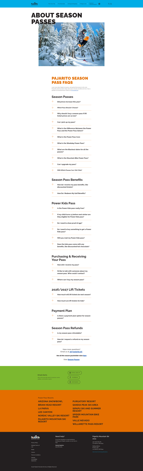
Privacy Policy (34, 442)
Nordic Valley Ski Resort (53, 415)
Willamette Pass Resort (88, 424)
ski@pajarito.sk (74, 90)
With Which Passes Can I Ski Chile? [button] (69, 170)
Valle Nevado (81, 420)
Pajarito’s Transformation (93, 4)
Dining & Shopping (72, 3)
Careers (33, 452)
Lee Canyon (45, 412)
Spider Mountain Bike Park (86, 415)
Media (32, 449)
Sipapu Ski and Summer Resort (87, 409)
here (84, 355)
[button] (71, 101)
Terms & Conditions (35, 455)
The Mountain (61, 3)
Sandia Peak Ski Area (85, 405)
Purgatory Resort (84, 401)
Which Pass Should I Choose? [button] (67, 107)
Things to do (83, 3)
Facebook (75, 377)
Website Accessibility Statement (34, 459)
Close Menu (141, 10)
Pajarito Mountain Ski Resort (52, 420)
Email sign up (76, 372)
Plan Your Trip (51, 3)
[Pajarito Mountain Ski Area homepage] (34, 3)
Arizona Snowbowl (50, 401)
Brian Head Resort (49, 405)
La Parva (43, 408)
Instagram (75, 382)
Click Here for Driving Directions (100, 451)
